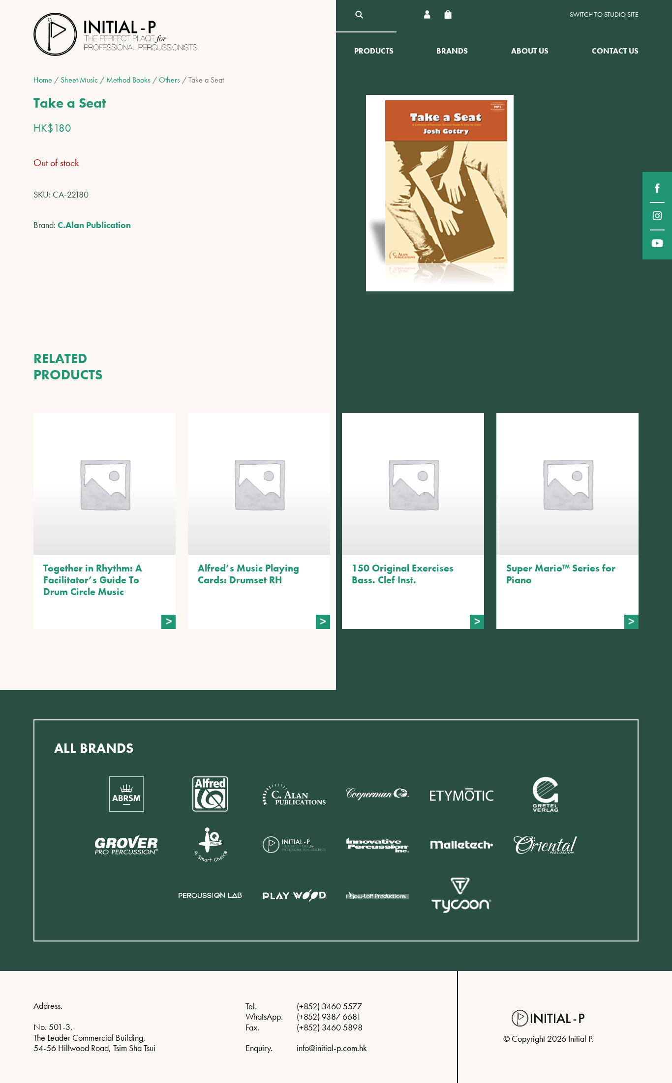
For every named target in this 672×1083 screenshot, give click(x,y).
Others (169, 80)
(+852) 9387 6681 (329, 1016)
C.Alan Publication (94, 224)
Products (374, 51)
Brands (452, 51)
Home (42, 80)
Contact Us (615, 51)
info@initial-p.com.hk (332, 1048)
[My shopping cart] (448, 14)
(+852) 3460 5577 (329, 1006)
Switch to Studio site (604, 14)
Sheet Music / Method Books (106, 80)
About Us (530, 51)
